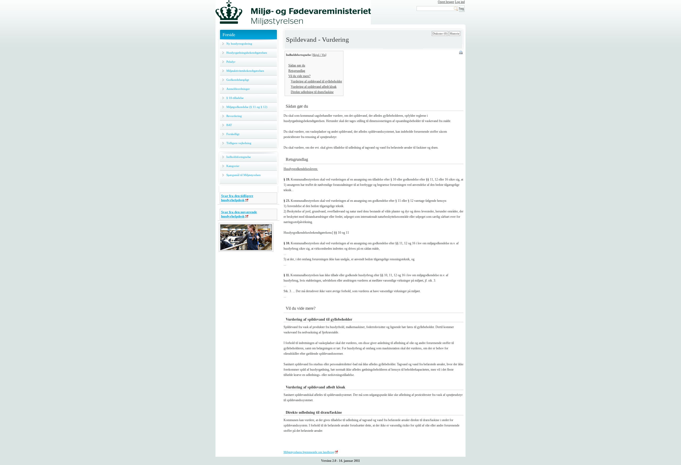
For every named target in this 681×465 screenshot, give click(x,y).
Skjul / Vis (319, 54)
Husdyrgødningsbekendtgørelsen (246, 52)
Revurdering (234, 116)
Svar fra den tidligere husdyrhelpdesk (237, 198)
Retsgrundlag (296, 71)
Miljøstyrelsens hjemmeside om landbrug (309, 452)
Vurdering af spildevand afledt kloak (314, 87)
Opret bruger (446, 2)
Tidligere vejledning (238, 143)
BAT (229, 125)
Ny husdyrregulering (239, 43)
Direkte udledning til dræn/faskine (312, 92)
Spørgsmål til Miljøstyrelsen (243, 175)
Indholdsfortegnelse (238, 156)
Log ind (460, 2)
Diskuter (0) (440, 33)
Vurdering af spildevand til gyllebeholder (316, 81)
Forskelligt (232, 134)
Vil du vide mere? (299, 76)
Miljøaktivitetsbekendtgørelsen (245, 70)
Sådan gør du (296, 65)
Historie (454, 33)
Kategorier (232, 165)
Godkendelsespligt (237, 79)
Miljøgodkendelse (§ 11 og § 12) (246, 106)
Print (461, 53)
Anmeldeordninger (238, 88)
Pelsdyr (230, 61)
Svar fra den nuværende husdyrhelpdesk (239, 214)
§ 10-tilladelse (235, 97)
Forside (229, 34)
